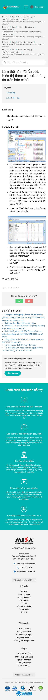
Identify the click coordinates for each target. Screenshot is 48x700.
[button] (19, 301)
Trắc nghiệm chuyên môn (24, 641)
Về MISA (24, 591)
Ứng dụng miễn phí (24, 637)
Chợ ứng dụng (24, 594)
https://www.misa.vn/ (26, 572)
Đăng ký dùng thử (24, 597)
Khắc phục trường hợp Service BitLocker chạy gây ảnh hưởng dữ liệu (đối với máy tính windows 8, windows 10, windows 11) (23, 317)
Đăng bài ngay (13, 373)
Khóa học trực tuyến (24, 634)
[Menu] (26, 7)
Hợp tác (24, 603)
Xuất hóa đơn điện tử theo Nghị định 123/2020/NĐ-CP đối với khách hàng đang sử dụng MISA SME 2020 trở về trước (23, 326)
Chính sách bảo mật (36, 683)
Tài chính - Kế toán (24, 654)
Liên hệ (24, 612)
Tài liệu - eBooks (24, 629)
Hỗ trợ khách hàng (24, 606)
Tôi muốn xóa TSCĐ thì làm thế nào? (20, 345)
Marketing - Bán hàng (24, 657)
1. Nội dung (10, 93)
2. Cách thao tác (13, 98)
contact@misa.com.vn (26, 564)
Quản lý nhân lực (24, 660)
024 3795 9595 (26, 568)
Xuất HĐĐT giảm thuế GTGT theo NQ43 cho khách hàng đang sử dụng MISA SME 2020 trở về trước (22, 334)
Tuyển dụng (24, 609)
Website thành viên (23, 675)
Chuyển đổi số (24, 666)
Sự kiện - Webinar (24, 632)
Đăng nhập (24, 600)
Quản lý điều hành (24, 663)
